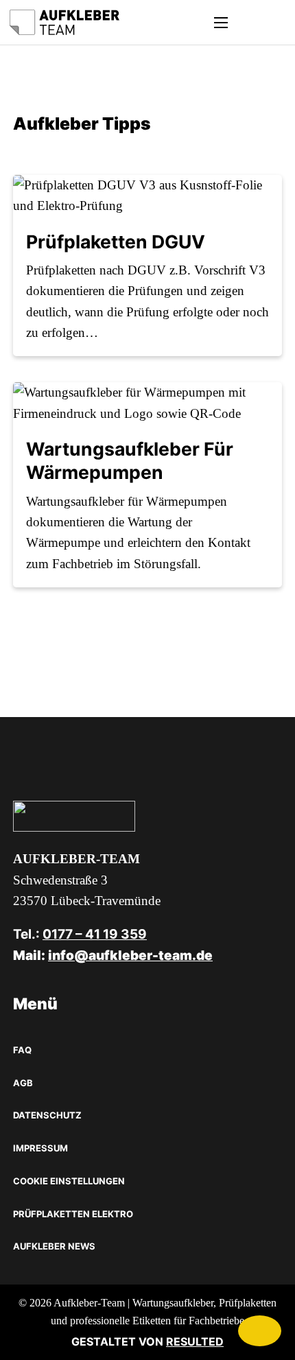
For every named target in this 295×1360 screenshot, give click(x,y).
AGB (23, 1082)
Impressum (40, 1147)
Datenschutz (47, 1115)
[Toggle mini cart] (248, 22)
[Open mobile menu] (221, 22)
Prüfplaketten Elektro (73, 1213)
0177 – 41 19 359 (95, 934)
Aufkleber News (54, 1246)
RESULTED (195, 1341)
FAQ (22, 1049)
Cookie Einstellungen (69, 1180)
